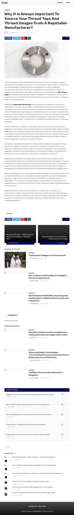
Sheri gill (33, 337)
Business (7, 10)
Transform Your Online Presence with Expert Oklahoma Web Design (33, 493)
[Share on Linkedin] (29, 38)
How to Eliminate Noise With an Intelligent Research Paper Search (48, 276)
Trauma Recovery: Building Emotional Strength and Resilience (25, 424)
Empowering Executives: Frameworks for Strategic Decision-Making (28, 434)
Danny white (14, 32)
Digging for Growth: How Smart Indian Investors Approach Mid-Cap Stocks (30, 394)
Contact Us (33, 506)
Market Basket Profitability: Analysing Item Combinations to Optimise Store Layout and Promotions (48, 298)
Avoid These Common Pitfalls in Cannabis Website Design (30, 481)
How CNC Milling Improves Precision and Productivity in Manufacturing (28, 414)
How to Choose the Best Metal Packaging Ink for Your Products (32, 487)
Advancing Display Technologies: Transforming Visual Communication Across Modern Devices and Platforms (49, 355)
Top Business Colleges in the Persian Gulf (47, 255)
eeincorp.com (38, 511)
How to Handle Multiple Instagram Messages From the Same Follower (34, 465)
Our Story (41, 506)
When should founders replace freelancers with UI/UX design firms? (28, 404)
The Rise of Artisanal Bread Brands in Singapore (46, 373)
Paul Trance (34, 258)
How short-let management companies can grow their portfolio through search (37, 473)
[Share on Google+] (22, 38)
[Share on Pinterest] (25, 38)
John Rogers (34, 280)
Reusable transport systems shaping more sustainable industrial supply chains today (48, 333)
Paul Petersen (35, 360)
